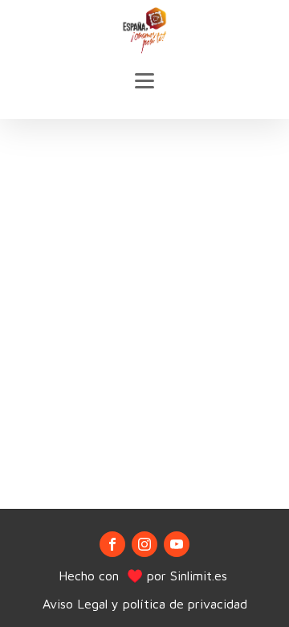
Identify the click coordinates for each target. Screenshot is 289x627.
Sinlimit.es (200, 575)
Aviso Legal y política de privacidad (145, 603)
